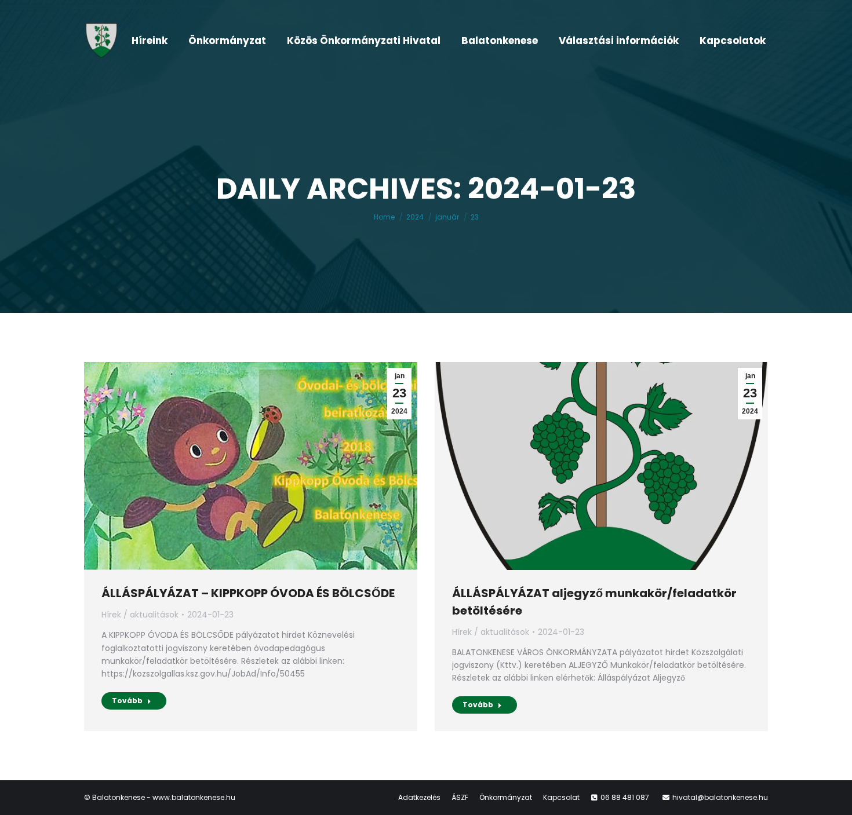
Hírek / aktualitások (140, 614)
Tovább (127, 701)
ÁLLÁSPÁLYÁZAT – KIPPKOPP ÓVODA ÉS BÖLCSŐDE (248, 593)
